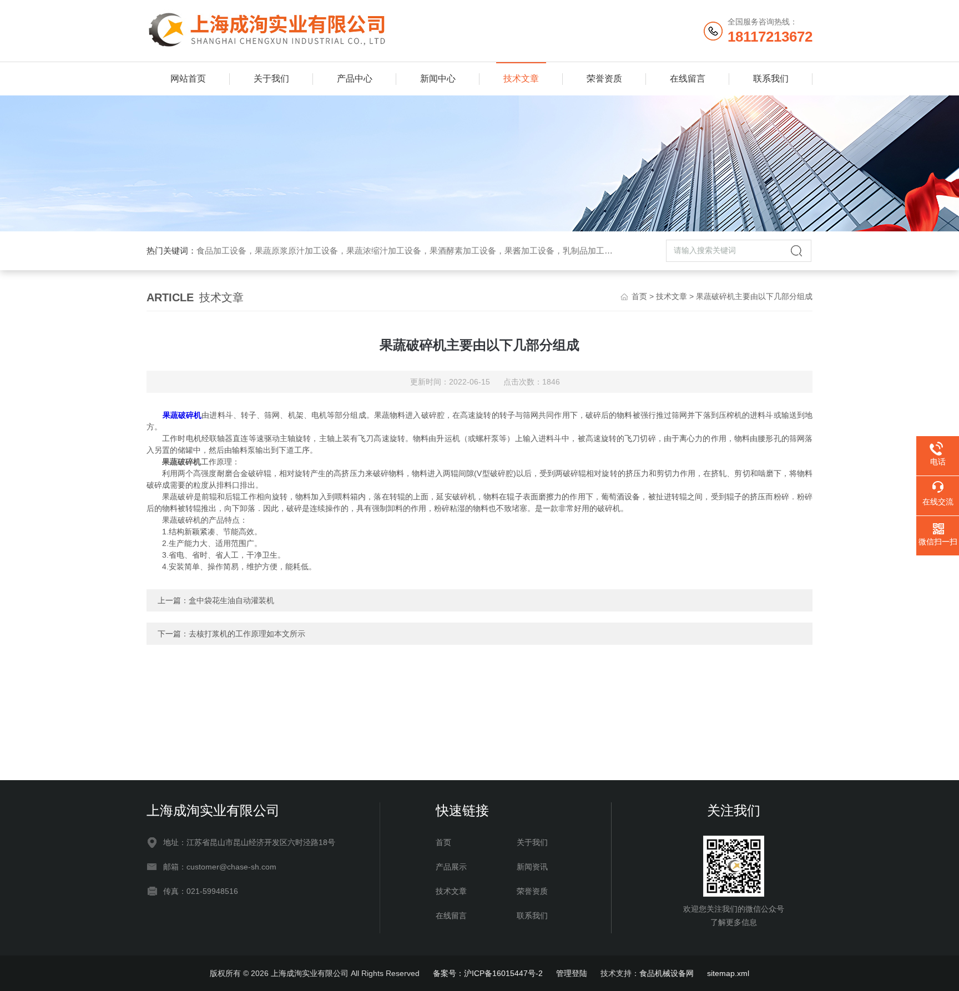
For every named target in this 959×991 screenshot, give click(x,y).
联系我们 (771, 78)
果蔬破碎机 (182, 415)
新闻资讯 (532, 866)
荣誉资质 (604, 78)
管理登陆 (571, 973)
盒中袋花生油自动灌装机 (231, 600)
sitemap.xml (728, 973)
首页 (639, 296)
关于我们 (271, 78)
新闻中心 (438, 78)
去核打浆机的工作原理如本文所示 (247, 633)
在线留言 (687, 78)
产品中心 (354, 78)
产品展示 (451, 866)
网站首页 (188, 78)
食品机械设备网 (666, 973)
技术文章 (521, 78)
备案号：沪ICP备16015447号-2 (488, 973)
